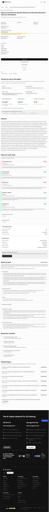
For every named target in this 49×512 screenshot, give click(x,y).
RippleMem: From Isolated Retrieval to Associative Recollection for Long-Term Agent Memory (19, 395)
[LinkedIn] (22, 508)
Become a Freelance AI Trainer (8, 494)
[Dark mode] (42, 2)
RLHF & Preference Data (22, 478)
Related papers (4, 53)
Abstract (2, 47)
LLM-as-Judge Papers (13, 113)
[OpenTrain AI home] (6, 2)
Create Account (10, 472)
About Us (19, 494)
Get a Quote (31, 447)
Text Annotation (36, 480)
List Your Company (6, 498)
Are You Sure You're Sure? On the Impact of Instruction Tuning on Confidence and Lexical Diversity (20, 385)
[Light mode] (41, 2)
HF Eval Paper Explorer (22, 502)
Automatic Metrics (4, 73)
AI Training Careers (6, 496)
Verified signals (4, 48)
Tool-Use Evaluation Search (33, 113)
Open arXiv (24, 59)
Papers (6, 7)
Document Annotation (37, 484)
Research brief (3, 50)
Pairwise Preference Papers (23, 113)
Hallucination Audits (21, 486)
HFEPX (2, 7)
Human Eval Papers (6, 113)
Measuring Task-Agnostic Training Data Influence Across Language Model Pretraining (18, 371)
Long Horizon (15, 73)
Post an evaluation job (7, 256)
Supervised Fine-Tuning (22, 484)
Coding (10, 73)
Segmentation (35, 486)
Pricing (4, 480)
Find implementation (24, 62)
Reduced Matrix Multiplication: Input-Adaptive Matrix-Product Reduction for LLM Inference (19, 390)
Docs (19, 498)
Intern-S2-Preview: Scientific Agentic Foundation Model (12, 376)
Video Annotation (36, 482)
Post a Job (7, 447)
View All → (20, 488)
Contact (19, 496)
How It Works (5, 478)
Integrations (5, 484)
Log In (5, 472)
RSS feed (24, 69)
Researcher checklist (5, 52)
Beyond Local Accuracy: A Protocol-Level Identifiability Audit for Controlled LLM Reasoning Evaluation (21, 399)
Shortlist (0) (24, 67)
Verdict (2, 45)
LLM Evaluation (20, 482)
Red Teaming (20, 480)
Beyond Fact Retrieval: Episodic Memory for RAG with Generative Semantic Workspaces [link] (23, 7)
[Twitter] (19, 508)
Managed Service (6, 486)
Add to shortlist (24, 64)
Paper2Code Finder (21, 500)
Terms (43, 507)
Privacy (34, 507)
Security (25, 509)
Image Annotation (36, 478)
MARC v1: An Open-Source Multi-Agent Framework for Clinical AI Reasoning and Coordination (19, 381)
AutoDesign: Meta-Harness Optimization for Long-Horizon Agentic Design (16, 367)
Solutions (4, 482)
